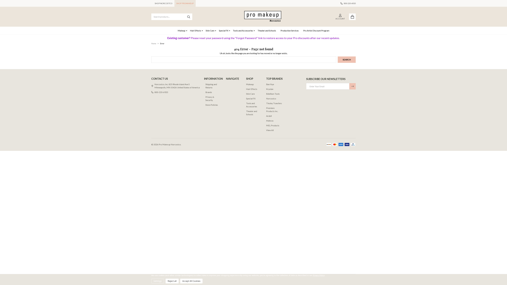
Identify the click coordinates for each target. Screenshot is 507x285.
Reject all (172, 281)
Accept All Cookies (191, 281)
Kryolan (269, 89)
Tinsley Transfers (274, 103)
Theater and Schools (267, 30)
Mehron (269, 120)
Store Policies (211, 105)
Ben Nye (270, 84)
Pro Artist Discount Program (316, 30)
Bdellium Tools (273, 93)
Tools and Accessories (243, 30)
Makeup (181, 30)
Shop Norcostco (163, 3)
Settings (158, 281)
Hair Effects (195, 30)
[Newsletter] (352, 86)
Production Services (290, 30)
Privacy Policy (318, 275)
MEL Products (272, 125)
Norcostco (271, 98)
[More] (185, 30)
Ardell (269, 116)
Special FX (223, 30)
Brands (208, 92)
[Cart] (352, 16)
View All (270, 130)
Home (153, 43)
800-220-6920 (161, 92)
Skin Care (210, 30)
